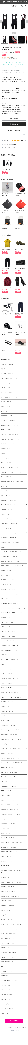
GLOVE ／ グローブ (6, 401)
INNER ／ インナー (6, 387)
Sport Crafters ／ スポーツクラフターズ (11, 842)
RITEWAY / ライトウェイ (7, 971)
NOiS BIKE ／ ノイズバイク (8, 725)
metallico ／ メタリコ (6, 683)
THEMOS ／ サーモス (7, 861)
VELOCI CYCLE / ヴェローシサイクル (10, 896)
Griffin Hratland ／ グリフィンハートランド (12, 612)
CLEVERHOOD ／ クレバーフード (9, 556)
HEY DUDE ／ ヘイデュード (8, 622)
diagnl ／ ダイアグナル (7, 570)
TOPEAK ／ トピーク (6, 877)
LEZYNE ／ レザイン (6, 673)
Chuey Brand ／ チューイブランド (10, 542)
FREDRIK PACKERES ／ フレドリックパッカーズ (13, 594)
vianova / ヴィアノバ (6, 994)
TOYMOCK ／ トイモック (7, 886)
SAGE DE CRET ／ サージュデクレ (10, 805)
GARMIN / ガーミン (6, 999)
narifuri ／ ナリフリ (6, 706)
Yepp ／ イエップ (5, 915)
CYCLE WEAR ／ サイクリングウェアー (11, 425)
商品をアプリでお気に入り (14, 130)
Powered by (12, 1030)
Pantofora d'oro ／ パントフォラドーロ (11, 739)
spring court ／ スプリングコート (9, 847)
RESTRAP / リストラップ (7, 985)
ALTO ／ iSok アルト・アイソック (9, 467)
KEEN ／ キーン (5, 655)
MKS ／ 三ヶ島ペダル (6, 687)
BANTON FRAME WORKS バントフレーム (12, 481)
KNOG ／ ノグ (4, 664)
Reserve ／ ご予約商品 (7, 364)
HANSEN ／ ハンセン (6, 617)
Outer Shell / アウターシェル (8, 933)
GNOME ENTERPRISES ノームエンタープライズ (13, 608)
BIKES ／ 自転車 (5, 430)
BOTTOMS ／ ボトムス (7, 392)
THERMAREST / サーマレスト (9, 866)
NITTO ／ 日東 (5, 720)
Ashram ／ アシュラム (6, 476)
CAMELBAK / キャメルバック (8, 952)
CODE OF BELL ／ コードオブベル (10, 561)
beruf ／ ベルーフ (6, 495)
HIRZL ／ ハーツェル (6, 626)
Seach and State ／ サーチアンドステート (12, 814)
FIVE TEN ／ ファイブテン (7, 580)
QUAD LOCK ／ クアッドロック (9, 772)
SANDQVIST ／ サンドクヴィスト (9, 809)
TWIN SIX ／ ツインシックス (8, 891)
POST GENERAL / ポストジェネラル (10, 961)
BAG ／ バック (5, 411)
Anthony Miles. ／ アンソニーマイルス (11, 472)
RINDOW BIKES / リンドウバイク (9, 929)
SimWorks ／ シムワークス (8, 823)
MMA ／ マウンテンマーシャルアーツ (10, 692)
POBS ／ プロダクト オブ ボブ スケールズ (11, 924)
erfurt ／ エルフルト (6, 575)
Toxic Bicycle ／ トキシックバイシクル (11, 882)
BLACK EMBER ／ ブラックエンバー (10, 505)
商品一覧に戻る (14, 1021)
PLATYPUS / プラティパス (8, 957)
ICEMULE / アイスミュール (8, 631)
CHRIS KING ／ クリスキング (8, 537)
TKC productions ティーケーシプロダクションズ (13, 871)
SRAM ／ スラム (5, 833)
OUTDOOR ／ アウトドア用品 (9, 420)
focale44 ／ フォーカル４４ (8, 589)
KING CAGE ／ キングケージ (8, 669)
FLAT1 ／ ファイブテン (6, 584)
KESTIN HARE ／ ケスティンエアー (10, 659)
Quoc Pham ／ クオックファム (9, 776)
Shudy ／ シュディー (6, 819)
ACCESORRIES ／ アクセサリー (9, 415)
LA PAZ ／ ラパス (5, 910)
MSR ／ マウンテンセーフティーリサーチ (11, 697)
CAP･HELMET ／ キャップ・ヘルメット (10, 397)
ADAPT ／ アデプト (6, 462)
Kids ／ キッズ (5, 453)
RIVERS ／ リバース (6, 795)
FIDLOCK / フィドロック (7, 1008)
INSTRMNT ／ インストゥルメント (9, 645)
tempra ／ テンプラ (6, 856)
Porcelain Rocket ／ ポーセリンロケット (11, 762)
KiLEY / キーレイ (5, 990)
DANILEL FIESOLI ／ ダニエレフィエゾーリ (12, 565)
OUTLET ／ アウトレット (7, 373)
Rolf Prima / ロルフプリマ (7, 938)
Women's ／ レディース (7, 448)
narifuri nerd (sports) (7, 711)
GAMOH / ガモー (5, 947)
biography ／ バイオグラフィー (9, 500)
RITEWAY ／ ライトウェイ (7, 791)
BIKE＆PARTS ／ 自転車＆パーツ (9, 434)
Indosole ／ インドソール (7, 641)
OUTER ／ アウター (6, 383)
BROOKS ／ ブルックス (7, 519)
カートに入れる (14, 124)
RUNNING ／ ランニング (7, 444)
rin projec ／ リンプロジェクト (9, 786)
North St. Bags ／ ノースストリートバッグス (12, 730)
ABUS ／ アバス (5, 458)
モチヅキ (3, 966)
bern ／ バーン (5, 490)
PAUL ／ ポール (5, 744)
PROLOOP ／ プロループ (7, 767)
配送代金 (3, 369)
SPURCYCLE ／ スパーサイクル (9, 851)
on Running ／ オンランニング (9, 734)
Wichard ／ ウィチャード (7, 905)
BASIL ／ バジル (5, 486)
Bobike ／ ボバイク (6, 514)
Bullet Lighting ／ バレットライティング (11, 523)
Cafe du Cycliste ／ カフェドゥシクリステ (12, 533)
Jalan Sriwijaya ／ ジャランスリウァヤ (11, 650)
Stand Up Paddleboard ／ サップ (10, 439)
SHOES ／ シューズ (6, 406)
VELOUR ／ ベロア (6, 901)
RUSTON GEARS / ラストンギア (9, 980)
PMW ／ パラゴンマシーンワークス (10, 758)
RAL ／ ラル (4, 781)
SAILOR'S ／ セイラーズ (7, 800)
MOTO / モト (4, 976)
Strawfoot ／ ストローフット (8, 837)
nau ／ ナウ (4, 716)
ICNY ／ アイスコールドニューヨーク (10, 636)
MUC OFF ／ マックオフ (7, 701)
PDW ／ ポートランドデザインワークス (10, 748)
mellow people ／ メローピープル (10, 678)
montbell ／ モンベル (6, 1004)
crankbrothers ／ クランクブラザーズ (11, 551)
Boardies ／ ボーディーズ (8, 509)
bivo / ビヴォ (4, 1013)
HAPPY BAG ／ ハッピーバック (9, 378)
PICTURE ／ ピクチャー (7, 753)
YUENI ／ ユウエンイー (7, 919)
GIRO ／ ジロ (4, 598)
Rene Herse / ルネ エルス (8, 943)
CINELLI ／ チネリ (5, 547)
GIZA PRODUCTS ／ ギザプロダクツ (10, 603)
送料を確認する (16, 70)
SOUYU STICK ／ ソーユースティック (10, 828)
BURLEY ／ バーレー (6, 528)
